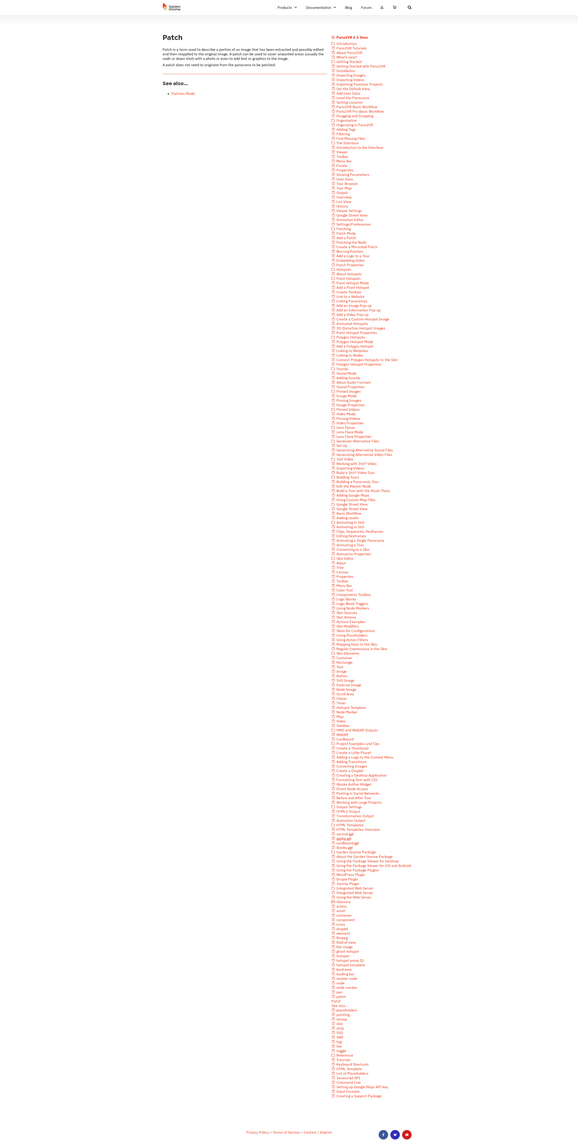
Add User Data (348, 93)
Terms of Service (286, 1132)
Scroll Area (345, 694)
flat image (344, 947)
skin (339, 1023)
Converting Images (351, 766)
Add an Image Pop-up (354, 305)
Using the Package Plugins (357, 870)
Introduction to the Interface (359, 147)
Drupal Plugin (347, 879)
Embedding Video (350, 260)
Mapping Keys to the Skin (356, 644)
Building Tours (347, 477)
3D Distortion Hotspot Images (360, 328)
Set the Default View (353, 88)
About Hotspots (349, 274)
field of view (346, 942)
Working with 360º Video (356, 463)
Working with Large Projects (359, 802)
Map (339, 716)
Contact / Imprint (318, 1132)
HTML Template (349, 1069)
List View (343, 201)
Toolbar (342, 156)
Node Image (346, 689)
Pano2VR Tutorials (351, 48)
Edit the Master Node (353, 486)
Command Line (348, 1082)
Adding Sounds (348, 378)
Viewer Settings (349, 210)
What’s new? (346, 57)
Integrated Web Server (354, 888)
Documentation (318, 7)
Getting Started (348, 61)
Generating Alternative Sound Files (364, 450)
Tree (340, 567)
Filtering (343, 134)
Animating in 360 (350, 522)
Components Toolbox (353, 594)
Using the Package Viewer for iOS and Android (373, 865)
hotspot (342, 956)
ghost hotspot (347, 951)
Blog (348, 7)
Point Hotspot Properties (356, 332)
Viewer (342, 152)
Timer (341, 703)
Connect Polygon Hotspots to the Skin (367, 359)
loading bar (345, 974)
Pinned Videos (348, 409)
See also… (339, 1005)
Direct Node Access (352, 789)
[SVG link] (172, 6)
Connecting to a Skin (353, 549)
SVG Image (345, 680)
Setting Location (349, 102)
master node (346, 978)
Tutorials (343, 1060)
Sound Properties (350, 387)
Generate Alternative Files (357, 441)
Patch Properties (350, 265)
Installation (345, 70)
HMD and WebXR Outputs (357, 730)
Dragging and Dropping (354, 116)
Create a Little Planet (353, 752)
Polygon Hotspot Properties (358, 364)
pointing (343, 1014)
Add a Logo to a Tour (353, 256)
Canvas (342, 572)
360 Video (344, 459)
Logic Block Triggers (352, 603)
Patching (343, 228)
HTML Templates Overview (358, 829)
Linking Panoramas (351, 301)
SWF (340, 1037)
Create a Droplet (350, 770)
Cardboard (345, 739)
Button (341, 676)
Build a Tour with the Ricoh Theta (363, 490)
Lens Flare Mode (349, 432)
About (341, 563)
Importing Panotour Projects (359, 84)
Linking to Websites (352, 350)
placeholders (346, 1010)
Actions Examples (350, 621)
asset (340, 910)
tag (339, 1041)
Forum (366, 7)
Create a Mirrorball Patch (357, 247)
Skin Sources (346, 612)
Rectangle (344, 662)
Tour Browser (347, 183)
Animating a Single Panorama (360, 540)
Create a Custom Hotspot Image (362, 319)
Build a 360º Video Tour (355, 472)
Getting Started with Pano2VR (360, 66)
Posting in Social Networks (358, 793)
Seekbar (343, 725)
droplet (342, 929)
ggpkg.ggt (344, 838)
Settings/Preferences (353, 224)
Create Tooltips (348, 292)
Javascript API (348, 1078)
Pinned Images (348, 391)
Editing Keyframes (351, 536)
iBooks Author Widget (353, 784)
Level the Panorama (352, 98)
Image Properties (350, 405)
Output (342, 192)
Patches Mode (183, 93)
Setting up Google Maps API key (362, 1087)
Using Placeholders (352, 635)
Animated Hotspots (352, 323)
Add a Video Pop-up (352, 314)
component (345, 920)
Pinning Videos (348, 418)
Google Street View (352, 215)
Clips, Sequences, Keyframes (359, 531)
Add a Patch (346, 238)
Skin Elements (347, 653)
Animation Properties (353, 554)
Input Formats (348, 1091)
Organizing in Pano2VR (354, 125)
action (341, 906)
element (343, 933)
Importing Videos (350, 79)
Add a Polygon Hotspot (354, 346)
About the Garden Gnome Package (364, 856)
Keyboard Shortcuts (352, 1064)
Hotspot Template (351, 707)
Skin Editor (345, 558)
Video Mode (346, 414)
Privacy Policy (257, 1132)
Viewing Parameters (352, 174)
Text (339, 667)
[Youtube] (407, 1134)
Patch (336, 1001)
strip (340, 1028)
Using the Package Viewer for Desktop (367, 861)
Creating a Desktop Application (361, 775)
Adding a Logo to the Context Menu (364, 757)
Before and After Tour (353, 798)
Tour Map (344, 188)
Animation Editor (350, 219)
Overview (344, 197)
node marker (346, 987)
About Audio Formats (353, 382)
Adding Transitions (351, 761)
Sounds (342, 369)
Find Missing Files (350, 138)
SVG (339, 1032)
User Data (344, 179)
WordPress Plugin (350, 874)
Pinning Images (348, 400)
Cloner (341, 698)
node (340, 983)
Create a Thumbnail (352, 748)
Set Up (341, 445)
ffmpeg (342, 938)
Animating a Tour (350, 545)
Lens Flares (345, 427)
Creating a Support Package (359, 1096)
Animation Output (350, 820)
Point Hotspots (348, 278)
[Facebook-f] (383, 1134)
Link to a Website (350, 296)
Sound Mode (346, 373)
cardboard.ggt (347, 843)
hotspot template (350, 965)
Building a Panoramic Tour (357, 481)
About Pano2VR (349, 52)
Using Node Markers (352, 608)
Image (341, 671)
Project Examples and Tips (358, 743)
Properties (345, 170)
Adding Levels (347, 518)
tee (339, 1046)
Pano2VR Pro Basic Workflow (360, 111)
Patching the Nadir (351, 242)
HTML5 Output (348, 811)
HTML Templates (350, 825)
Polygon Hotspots (350, 337)
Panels (341, 165)
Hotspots (343, 269)
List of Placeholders (352, 1073)
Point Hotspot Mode (352, 283)
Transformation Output (355, 816)
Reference (344, 1055)
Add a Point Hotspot (352, 287)
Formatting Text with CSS (357, 779)
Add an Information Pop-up (358, 310)
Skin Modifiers (347, 626)
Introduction (346, 43)
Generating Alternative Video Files (364, 454)
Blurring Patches (349, 251)
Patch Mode (346, 233)
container (344, 915)
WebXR (342, 734)
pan (339, 992)
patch (341, 996)
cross (340, 924)
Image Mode (346, 396)
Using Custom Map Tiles (355, 499)
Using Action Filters (352, 639)
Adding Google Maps (352, 495)
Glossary (343, 901)
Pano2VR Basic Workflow (356, 107)
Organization (346, 120)
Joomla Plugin (347, 883)
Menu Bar (344, 161)
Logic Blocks (346, 599)
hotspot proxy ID (350, 960)
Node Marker (346, 712)
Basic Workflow (348, 513)
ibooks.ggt (344, 847)
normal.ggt (345, 834)
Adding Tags (346, 129)
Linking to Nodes (349, 355)
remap (341, 1019)
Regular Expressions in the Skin (361, 649)
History (342, 206)
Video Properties (350, 423)
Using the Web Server (353, 897)
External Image (348, 685)
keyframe (344, 969)
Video (341, 721)
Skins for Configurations (355, 630)
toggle (341, 1050)
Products (284, 7)
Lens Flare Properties (353, 436)
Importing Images (351, 75)
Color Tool (344, 590)
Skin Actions (346, 617)
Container (344, 658)
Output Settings (349, 807)
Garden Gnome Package (356, 852)
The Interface (347, 143)
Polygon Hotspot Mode (354, 341)
